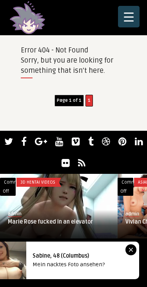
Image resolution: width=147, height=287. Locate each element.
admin (15, 214)
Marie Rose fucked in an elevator (50, 221)
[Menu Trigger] (129, 16)
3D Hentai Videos (37, 182)
